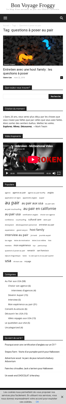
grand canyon (22, 230)
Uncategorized (12, 327)
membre (8, 245)
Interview (13, 299)
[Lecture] (7, 173)
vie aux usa (17, 261)
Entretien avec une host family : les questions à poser (27, 71)
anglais (50, 192)
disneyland (9, 225)
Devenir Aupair (9, 64)
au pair (12, 202)
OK (37, 401)
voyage (27, 261)
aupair (41, 198)
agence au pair (19, 192)
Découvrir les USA (14, 313)
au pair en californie (39, 208)
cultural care (34, 219)
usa (8, 260)
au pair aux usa (32, 203)
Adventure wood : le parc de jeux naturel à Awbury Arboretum (29, 360)
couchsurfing (21, 220)
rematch (31, 250)
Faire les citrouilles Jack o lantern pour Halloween (29, 368)
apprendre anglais (30, 198)
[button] (5, 18)
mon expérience (22, 245)
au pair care (49, 204)
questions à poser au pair (15, 251)
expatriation (10, 230)
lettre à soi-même (39, 240)
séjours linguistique (12, 256)
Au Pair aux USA (13, 281)
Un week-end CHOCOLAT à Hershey (22, 375)
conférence (9, 220)
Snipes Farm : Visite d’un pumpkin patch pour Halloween (32, 352)
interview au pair (16, 235)
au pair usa (13, 214)
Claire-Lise (7, 77)
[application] (33, 159)
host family (37, 229)
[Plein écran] (58, 173)
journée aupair (45, 235)
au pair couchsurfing (13, 209)
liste (49, 240)
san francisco (43, 250)
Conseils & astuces (14, 308)
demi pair (47, 220)
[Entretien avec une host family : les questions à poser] (33, 51)
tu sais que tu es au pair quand (41, 256)
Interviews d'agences (22, 290)
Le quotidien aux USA (16, 322)
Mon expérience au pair (20, 304)
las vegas (8, 240)
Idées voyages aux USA (19, 318)
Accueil (6, 25)
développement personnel (26, 225)
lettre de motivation (22, 240)
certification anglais (30, 215)
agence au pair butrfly (36, 193)
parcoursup (42, 245)
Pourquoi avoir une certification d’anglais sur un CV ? (30, 344)
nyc (34, 245)
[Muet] (54, 173)
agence (7, 193)
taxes (25, 256)
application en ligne (13, 198)
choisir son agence (47, 215)
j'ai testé (34, 235)
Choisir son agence (18, 285)
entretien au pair (46, 224)
